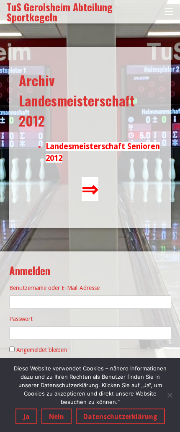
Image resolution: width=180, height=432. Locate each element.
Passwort (21, 319)
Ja (26, 417)
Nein (56, 417)
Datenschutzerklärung (120, 417)
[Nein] (169, 395)
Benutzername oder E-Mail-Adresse (54, 288)
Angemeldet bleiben (41, 350)
